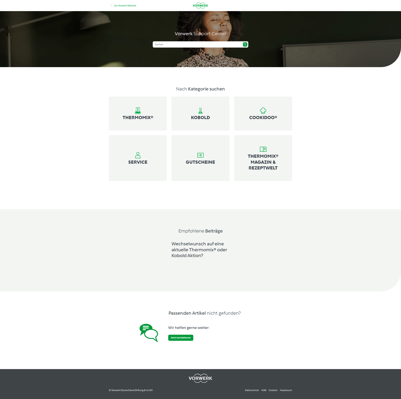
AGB (263, 390)
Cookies (273, 390)
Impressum (286, 390)
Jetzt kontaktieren (181, 337)
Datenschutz (252, 390)
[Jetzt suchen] (245, 44)
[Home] (200, 5)
